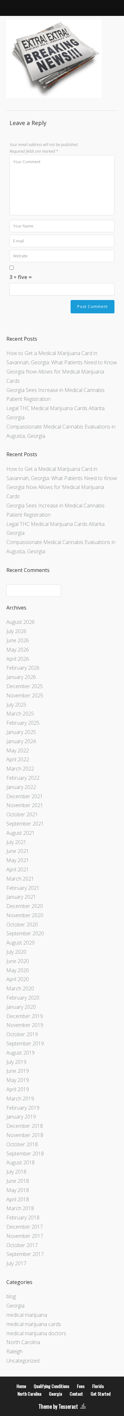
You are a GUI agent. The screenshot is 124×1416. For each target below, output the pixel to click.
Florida (98, 1386)
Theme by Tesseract (58, 1406)
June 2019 (17, 1070)
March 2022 (20, 768)
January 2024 (21, 741)
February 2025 (22, 722)
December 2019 (24, 1016)
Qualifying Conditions (51, 1386)
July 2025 (16, 704)
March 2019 (20, 1098)
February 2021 (22, 887)
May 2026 (17, 649)
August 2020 (20, 942)
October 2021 (22, 814)
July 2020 (16, 951)
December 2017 (24, 1226)
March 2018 (20, 1208)
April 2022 (17, 759)
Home (21, 1386)
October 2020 (22, 924)
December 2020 (24, 906)
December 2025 (24, 686)
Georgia (15, 1305)
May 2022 (17, 750)
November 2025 (24, 695)
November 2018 (24, 1135)
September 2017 (25, 1254)
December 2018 (24, 1125)
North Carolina (23, 1342)
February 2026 (22, 667)
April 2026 (17, 658)
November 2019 (24, 1025)
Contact (76, 1393)
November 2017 (24, 1235)
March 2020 (20, 988)
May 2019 (17, 1080)
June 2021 (17, 851)
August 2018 (20, 1162)
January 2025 (21, 732)
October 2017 (22, 1245)
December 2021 (24, 796)
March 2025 (20, 713)
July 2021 (16, 842)
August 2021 (20, 832)
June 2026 (17, 640)
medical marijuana (26, 1314)
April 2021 (17, 869)
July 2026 (16, 631)
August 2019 (20, 1052)
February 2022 (22, 777)
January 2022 (21, 787)
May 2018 (17, 1190)
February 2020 (22, 997)
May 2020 (17, 970)
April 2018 (17, 1199)
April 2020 (17, 979)
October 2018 (22, 1144)
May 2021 (17, 860)
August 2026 (20, 621)
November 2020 (24, 915)
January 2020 (21, 1006)
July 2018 (16, 1171)
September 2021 (25, 823)
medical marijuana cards (33, 1324)
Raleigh (14, 1351)
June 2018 (17, 1180)
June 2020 (17, 961)
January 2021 (21, 896)
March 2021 (20, 878)
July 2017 (16, 1263)
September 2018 (25, 1153)
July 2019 (16, 1061)
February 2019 (22, 1107)
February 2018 (22, 1217)
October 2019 (22, 1034)
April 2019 (17, 1089)
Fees (81, 1386)
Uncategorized (22, 1360)
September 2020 (25, 933)
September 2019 (25, 1043)
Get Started (101, 1393)
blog (11, 1296)
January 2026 (21, 676)
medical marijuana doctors (36, 1333)
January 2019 (21, 1116)
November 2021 (24, 805)
